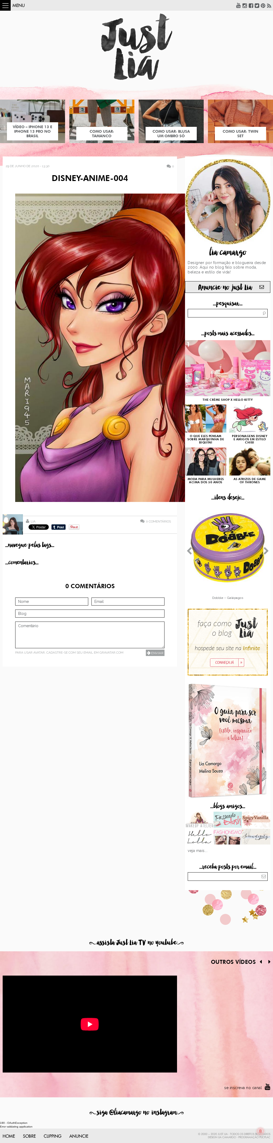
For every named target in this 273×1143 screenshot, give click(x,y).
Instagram (244, 5)
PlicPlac (264, 1137)
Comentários (158, 521)
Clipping (52, 1136)
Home (9, 1136)
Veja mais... (197, 851)
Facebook (250, 5)
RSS (269, 5)
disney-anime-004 (90, 179)
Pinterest (263, 5)
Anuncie (78, 1136)
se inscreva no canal (243, 1088)
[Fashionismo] (228, 837)
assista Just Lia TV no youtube (136, 943)
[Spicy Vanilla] (256, 820)
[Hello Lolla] (199, 837)
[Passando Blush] (228, 820)
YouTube (238, 5)
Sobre (29, 1136)
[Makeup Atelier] (199, 820)
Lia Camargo (227, 1137)
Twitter (257, 5)
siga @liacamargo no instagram (137, 1112)
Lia (33, 521)
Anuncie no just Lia (225, 287)
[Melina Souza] (256, 837)
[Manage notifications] (260, 1131)
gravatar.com (111, 652)
